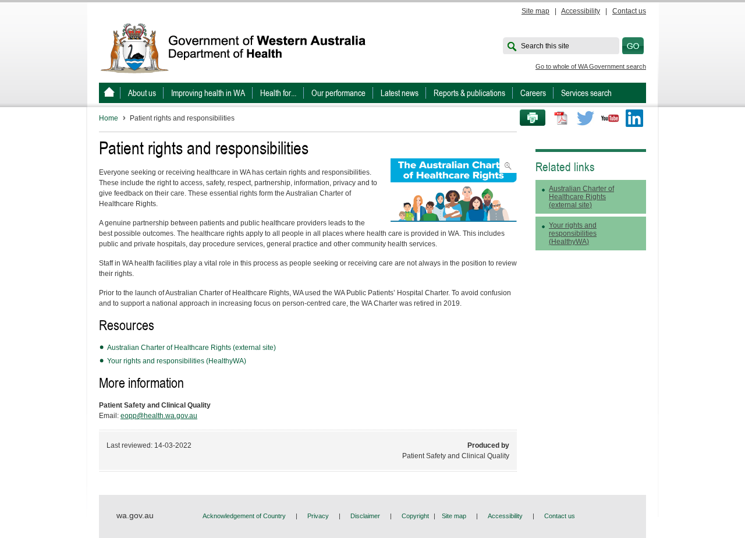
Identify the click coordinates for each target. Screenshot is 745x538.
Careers (533, 93)
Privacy (318, 515)
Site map (535, 11)
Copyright (415, 515)
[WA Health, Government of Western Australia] (109, 93)
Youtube (610, 118)
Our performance (338, 93)
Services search (586, 93)
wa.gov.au (135, 515)
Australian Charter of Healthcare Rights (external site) (191, 348)
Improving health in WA (208, 93)
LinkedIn (634, 118)
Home (108, 118)
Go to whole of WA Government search (590, 66)
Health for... (278, 93)
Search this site (545, 46)
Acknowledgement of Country (244, 515)
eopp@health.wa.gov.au (158, 416)
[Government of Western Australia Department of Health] (241, 47)
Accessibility (580, 11)
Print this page (528, 118)
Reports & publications (469, 93)
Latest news (399, 93)
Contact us (629, 11)
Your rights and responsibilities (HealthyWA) (176, 361)
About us (142, 93)
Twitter (585, 118)
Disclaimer (365, 515)
